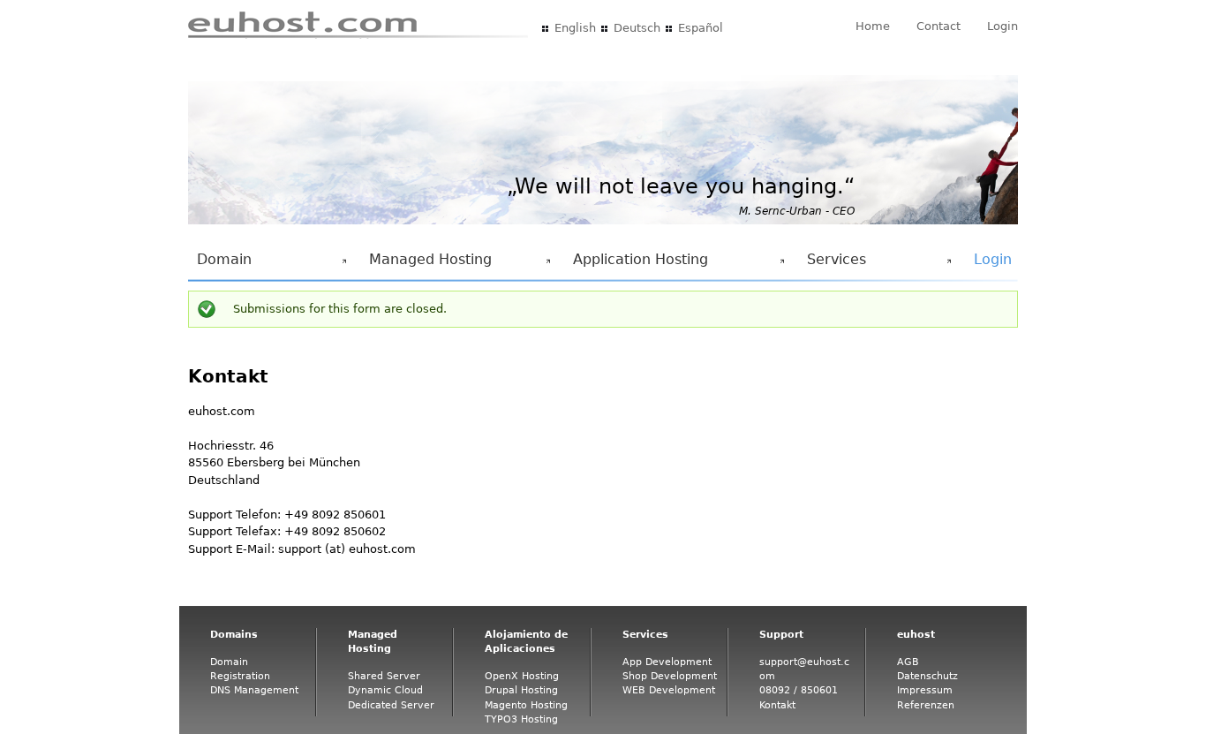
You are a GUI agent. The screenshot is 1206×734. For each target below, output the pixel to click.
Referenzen (925, 705)
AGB (908, 662)
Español (700, 27)
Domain (220, 264)
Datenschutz (927, 676)
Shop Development (669, 676)
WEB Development (668, 690)
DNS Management (254, 690)
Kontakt (777, 705)
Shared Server (384, 676)
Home (873, 26)
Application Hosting (636, 264)
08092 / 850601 (798, 690)
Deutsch (637, 27)
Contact (938, 26)
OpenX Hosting (522, 676)
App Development (667, 662)
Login (1002, 26)
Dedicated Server (391, 705)
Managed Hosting (426, 264)
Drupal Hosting (521, 690)
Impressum (925, 690)
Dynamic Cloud (385, 690)
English (575, 27)
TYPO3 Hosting (521, 719)
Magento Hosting (526, 705)
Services (832, 264)
